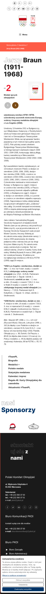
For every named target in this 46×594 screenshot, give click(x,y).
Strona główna (11, 45)
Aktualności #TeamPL (19, 387)
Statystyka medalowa (19, 372)
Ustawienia (23, 585)
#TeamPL (13, 357)
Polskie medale (16, 368)
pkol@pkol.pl (17, 500)
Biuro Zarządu (16, 549)
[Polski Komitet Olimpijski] (27, 21)
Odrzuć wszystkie (23, 580)
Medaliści (13, 364)
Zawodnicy (22, 45)
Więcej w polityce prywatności (14, 575)
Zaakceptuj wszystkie (23, 589)
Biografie (13, 360)
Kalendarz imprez (17, 376)
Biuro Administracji (18, 553)
